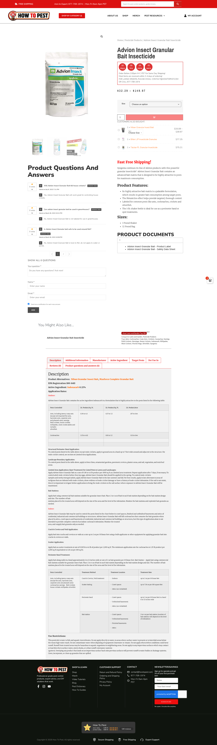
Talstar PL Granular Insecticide (144, 147)
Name (31, 282)
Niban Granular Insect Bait (142, 127)
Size (123, 103)
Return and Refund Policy (111, 672)
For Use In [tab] (153, 360)
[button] (101, 36)
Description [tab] (55, 360)
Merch (136, 15)
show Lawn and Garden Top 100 (134, 333)
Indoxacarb (155, 341)
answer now (92, 186)
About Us (112, 15)
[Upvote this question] (32, 184)
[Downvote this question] (32, 189)
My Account (195, 15)
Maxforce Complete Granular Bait (116, 379)
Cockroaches (134, 339)
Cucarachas (159, 339)
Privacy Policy (106, 681)
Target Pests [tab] (138, 360)
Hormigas (135, 341)
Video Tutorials (79, 679)
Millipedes (164, 341)
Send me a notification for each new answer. (46, 304)
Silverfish (146, 344)
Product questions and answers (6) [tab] (82, 365)
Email (31, 293)
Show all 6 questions (42, 260)
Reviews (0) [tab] (55, 365)
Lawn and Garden (136, 337)
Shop (125, 15)
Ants (127, 339)
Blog (74, 682)
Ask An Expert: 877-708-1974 (68, 4)
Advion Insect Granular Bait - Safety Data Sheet (151, 249)
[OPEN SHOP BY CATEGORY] (81, 15)
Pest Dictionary (78, 686)
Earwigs (167, 339)
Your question (34, 266)
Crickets (151, 339)
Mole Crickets (126, 344)
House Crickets (145, 341)
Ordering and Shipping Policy (109, 677)
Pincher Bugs (137, 344)
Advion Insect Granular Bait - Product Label (149, 246)
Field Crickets (126, 341)
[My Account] (185, 15)
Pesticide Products (133, 40)
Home (120, 40)
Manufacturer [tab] (99, 360)
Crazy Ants (143, 339)
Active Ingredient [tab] (118, 360)
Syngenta (153, 344)
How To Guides (79, 690)
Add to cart (154, 117)
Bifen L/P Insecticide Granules (144, 139)
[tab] (150, 240)
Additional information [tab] (76, 360)
